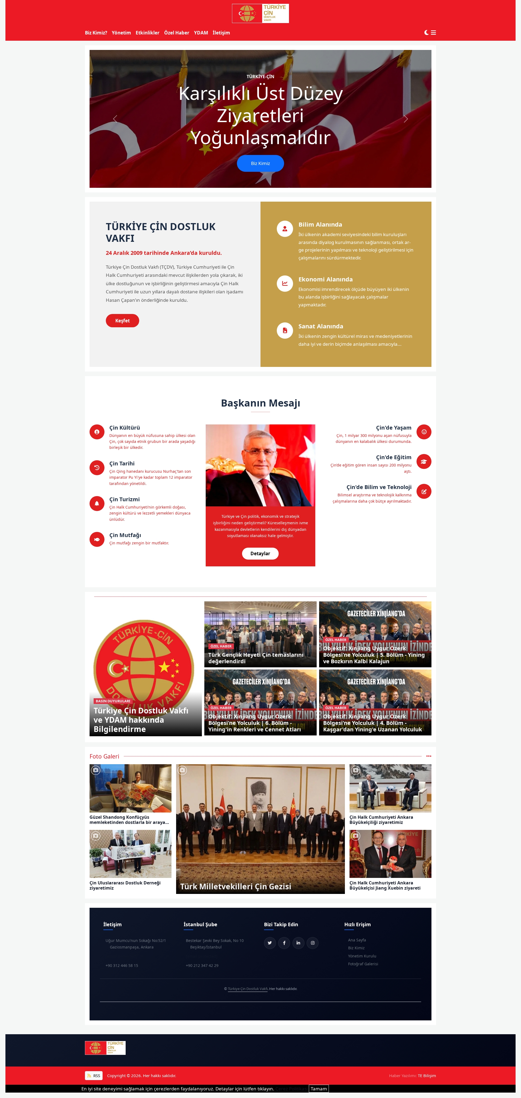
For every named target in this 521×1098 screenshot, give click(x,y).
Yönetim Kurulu (362, 956)
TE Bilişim (427, 1075)
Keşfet (122, 321)
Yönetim (121, 33)
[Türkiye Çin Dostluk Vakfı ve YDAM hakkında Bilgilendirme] (146, 668)
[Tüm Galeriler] (428, 756)
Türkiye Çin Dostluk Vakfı (248, 988)
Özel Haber (176, 33)
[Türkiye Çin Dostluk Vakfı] (260, 13)
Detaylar (260, 553)
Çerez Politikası (291, 1089)
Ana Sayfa (357, 939)
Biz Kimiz (260, 163)
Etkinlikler (148, 33)
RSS (96, 1075)
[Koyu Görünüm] (426, 33)
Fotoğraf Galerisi (363, 963)
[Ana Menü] (433, 33)
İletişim (221, 33)
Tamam (319, 1089)
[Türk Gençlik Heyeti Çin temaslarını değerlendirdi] (260, 634)
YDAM (201, 33)
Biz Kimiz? (96, 33)
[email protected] (121, 956)
